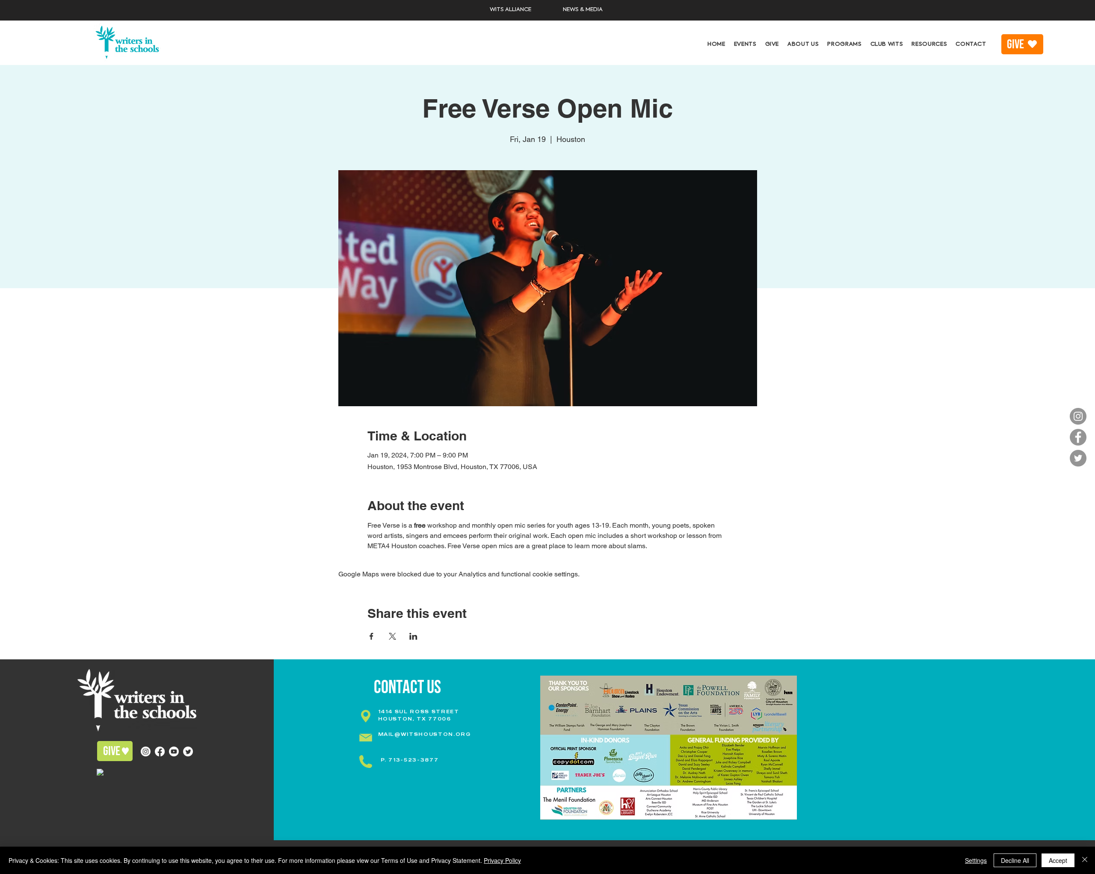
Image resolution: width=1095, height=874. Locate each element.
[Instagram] (1078, 416)
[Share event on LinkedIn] (413, 636)
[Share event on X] (392, 636)
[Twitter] (1078, 458)
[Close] (1085, 860)
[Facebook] (1078, 437)
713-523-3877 (413, 760)
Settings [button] (976, 860)
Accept (1058, 860)
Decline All (1015, 860)
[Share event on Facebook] (371, 636)
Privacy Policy (502, 860)
